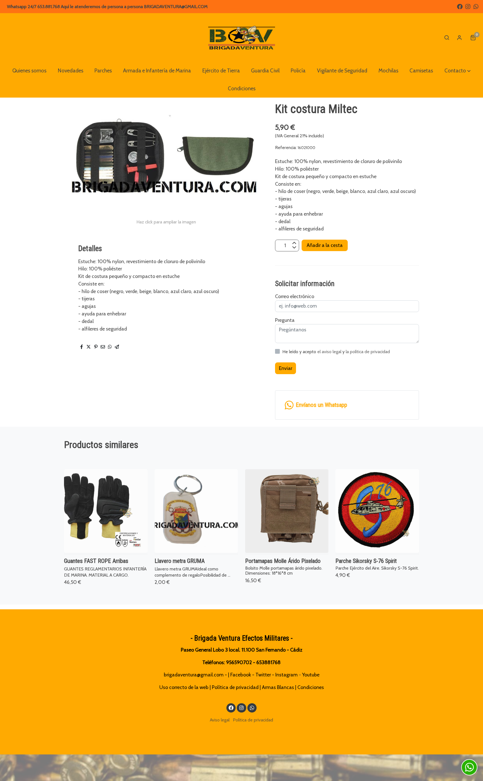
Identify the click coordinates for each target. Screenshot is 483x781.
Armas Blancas (278, 687)
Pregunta (285, 320)
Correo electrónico (294, 296)
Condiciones (310, 687)
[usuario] (459, 37)
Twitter (263, 675)
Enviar (285, 368)
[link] (241, 37)
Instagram (286, 675)
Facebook (240, 675)
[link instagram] (467, 6)
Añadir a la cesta (325, 245)
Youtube (310, 675)
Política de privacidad (235, 687)
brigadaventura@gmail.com (194, 675)
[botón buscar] (447, 37)
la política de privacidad (368, 351)
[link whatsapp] (476, 6)
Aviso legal (219, 720)
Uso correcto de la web (184, 687)
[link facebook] (460, 6)
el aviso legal (329, 351)
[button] (457, 71)
